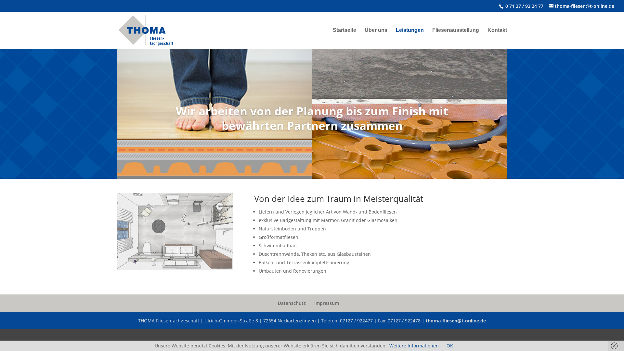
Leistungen (410, 30)
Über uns (376, 30)
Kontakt (497, 30)
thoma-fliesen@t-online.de (456, 321)
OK (450, 346)
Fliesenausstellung (455, 30)
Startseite (344, 30)
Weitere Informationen (414, 346)
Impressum (326, 303)
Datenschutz (292, 303)
